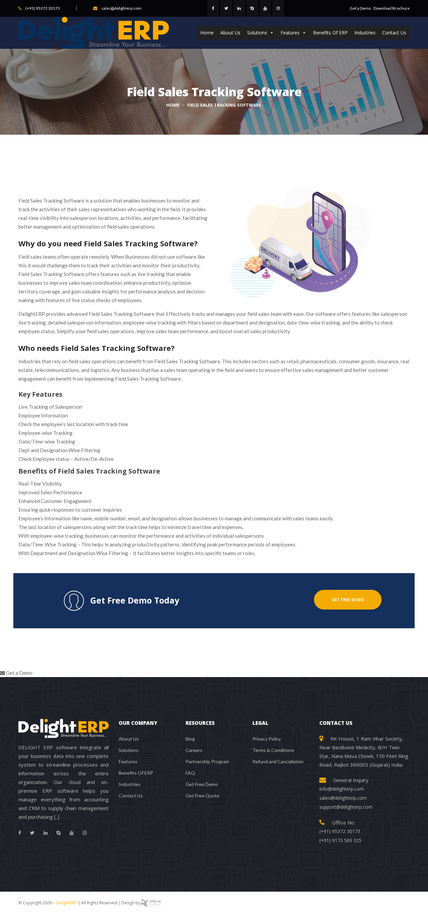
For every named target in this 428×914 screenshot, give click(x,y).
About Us (230, 32)
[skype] (252, 8)
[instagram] (278, 8)
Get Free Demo (202, 784)
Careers (194, 750)
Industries (365, 32)
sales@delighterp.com (121, 8)
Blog (190, 739)
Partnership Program (207, 761)
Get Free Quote (202, 795)
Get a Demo (360, 8)
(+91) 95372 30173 (42, 8)
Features (290, 32)
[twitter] (226, 8)
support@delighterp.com (345, 807)
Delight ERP (66, 903)
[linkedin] (239, 8)
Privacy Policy (266, 739)
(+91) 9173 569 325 (340, 840)
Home (207, 32)
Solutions (257, 32)
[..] (56, 817)
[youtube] (265, 8)
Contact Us (394, 32)
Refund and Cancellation (278, 761)
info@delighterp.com (341, 789)
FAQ (190, 773)
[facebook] (213, 8)
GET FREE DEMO (348, 600)
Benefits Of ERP (330, 32)
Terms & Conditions (273, 750)
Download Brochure (391, 8)
